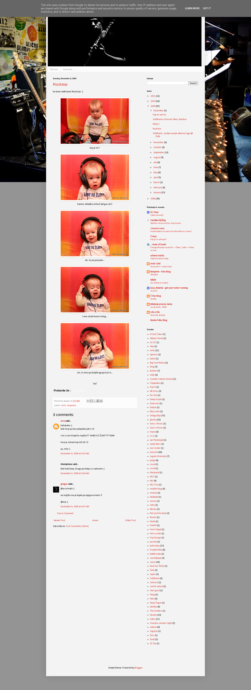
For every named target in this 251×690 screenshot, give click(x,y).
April (156, 177)
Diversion (154, 403)
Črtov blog (155, 296)
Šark (152, 570)
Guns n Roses (156, 428)
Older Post (130, 520)
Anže (63, 405)
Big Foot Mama (157, 363)
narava (153, 501)
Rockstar (60, 84)
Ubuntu (153, 615)
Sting (152, 594)
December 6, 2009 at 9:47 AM (75, 506)
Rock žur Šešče (157, 566)
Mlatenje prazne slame (161, 304)
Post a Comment (65, 513)
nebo (152, 505)
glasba (153, 420)
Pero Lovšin (155, 533)
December (159, 110)
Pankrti (153, 525)
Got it (207, 8)
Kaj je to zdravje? (158, 239)
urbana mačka (157, 255)
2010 (153, 101)
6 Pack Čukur (156, 334)
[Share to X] (94, 401)
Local (152, 464)
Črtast (153, 236)
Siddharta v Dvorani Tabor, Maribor (170, 119)
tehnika (153, 607)
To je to (153, 291)
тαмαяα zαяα (157, 228)
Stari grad (155, 590)
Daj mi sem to (159, 115)
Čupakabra (155, 383)
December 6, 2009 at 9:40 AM (75, 473)
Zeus (152, 635)
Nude (152, 521)
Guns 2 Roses (156, 423)
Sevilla (153, 299)
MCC (152, 476)
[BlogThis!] (91, 401)
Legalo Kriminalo (158, 456)
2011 (153, 96)
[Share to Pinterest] (101, 401)
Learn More (192, 8)
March (157, 182)
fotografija (71, 405)
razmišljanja (155, 558)
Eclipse (153, 407)
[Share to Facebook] (98, 401)
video (152, 619)
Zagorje (154, 631)
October (158, 147)
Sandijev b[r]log (158, 220)
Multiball (154, 497)
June (156, 167)
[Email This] (88, 401)
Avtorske (67, 69)
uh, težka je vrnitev (159, 283)
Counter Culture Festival (161, 379)
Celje (152, 375)
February (158, 187)
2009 (153, 106)
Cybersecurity (156, 215)
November (159, 142)
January (157, 192)
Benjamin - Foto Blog (160, 271)
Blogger (138, 668)
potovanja (155, 546)
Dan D (153, 387)
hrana (153, 432)
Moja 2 (156, 124)
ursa (63, 421)
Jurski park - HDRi (158, 307)
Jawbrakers (155, 444)
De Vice (153, 395)
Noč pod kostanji (158, 513)
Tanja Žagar (156, 603)
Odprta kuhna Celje (159, 258)
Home (95, 520)
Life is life (155, 312)
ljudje (152, 460)
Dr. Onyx (154, 212)
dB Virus (154, 391)
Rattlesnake (155, 554)
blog (152, 367)
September (159, 152)
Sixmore (154, 582)
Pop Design (155, 537)
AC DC (153, 342)
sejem (153, 574)
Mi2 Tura (154, 484)
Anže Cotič (155, 263)
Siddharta (154, 578)
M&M (153, 280)
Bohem (153, 371)
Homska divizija (157, 315)
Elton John (155, 411)
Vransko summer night (161, 623)
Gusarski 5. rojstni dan (161, 267)
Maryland (154, 472)
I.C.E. (152, 436)
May (156, 172)
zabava (153, 627)
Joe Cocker (155, 448)
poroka (153, 542)
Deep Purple (156, 399)
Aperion (154, 354)
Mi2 (152, 481)
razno (153, 562)
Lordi (152, 468)
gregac (64, 484)
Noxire (153, 517)
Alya (152, 346)
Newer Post (59, 520)
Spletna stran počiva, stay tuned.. (166, 223)
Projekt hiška (156, 550)
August (157, 157)
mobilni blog (156, 489)
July (155, 162)
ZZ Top (153, 643)
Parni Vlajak (155, 529)
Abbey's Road (156, 338)
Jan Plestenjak (156, 440)
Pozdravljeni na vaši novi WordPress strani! (171, 231)
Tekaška (154, 275)
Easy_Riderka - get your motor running (169, 288)
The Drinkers (156, 611)
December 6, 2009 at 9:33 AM (75, 453)
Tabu (152, 599)
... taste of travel (158, 244)
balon (152, 358)
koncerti (154, 452)
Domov (54, 69)
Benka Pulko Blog (158, 320)
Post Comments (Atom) (77, 526)
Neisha (153, 509)
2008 (153, 198)
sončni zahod (156, 586)
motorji (153, 493)
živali (152, 639)
